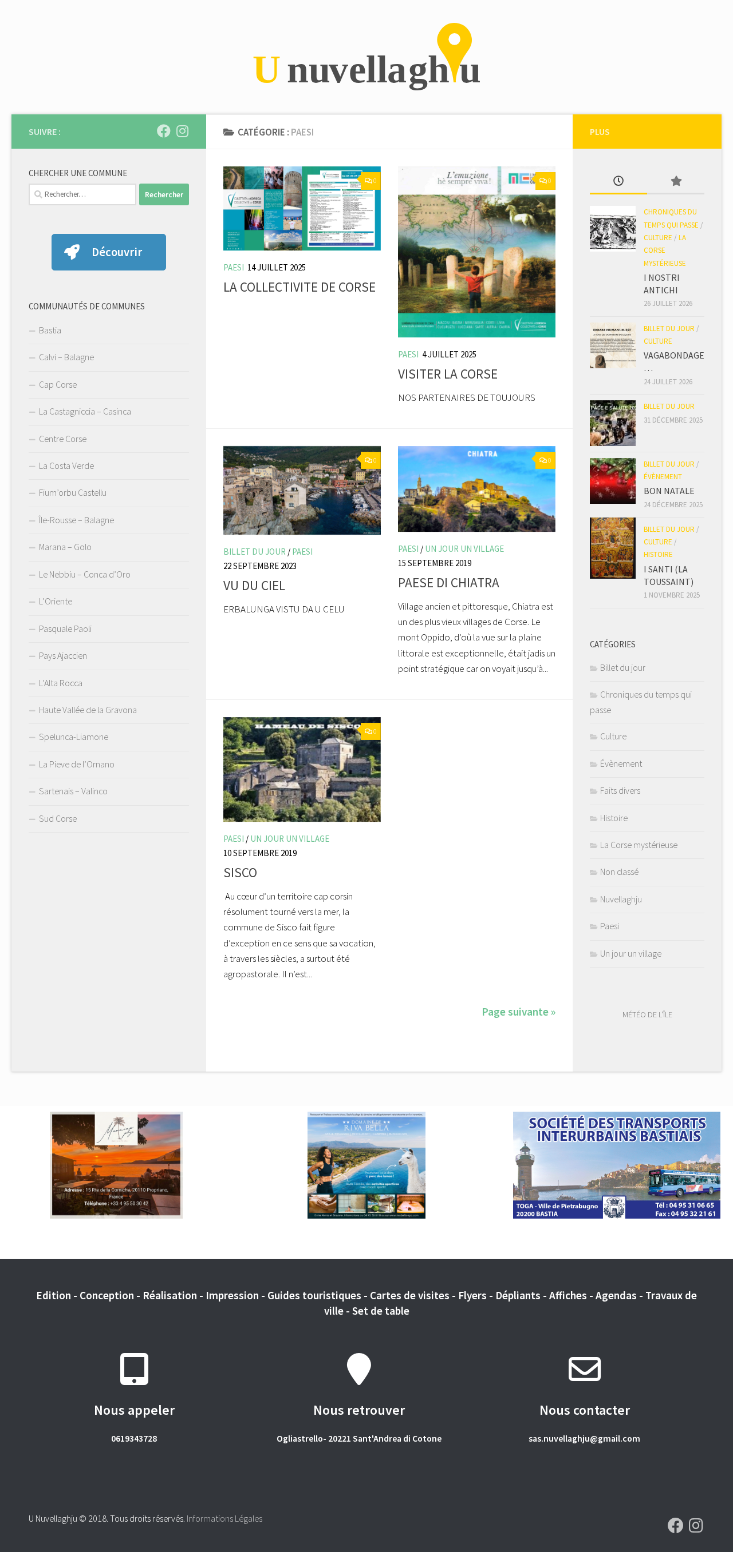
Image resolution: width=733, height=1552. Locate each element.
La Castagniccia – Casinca (85, 411)
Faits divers (620, 790)
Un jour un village (464, 548)
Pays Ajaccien (63, 655)
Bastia (50, 330)
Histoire (658, 554)
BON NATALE (669, 490)
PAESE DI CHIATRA (448, 582)
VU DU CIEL (254, 585)
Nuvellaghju (621, 899)
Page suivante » (518, 1011)
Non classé (619, 871)
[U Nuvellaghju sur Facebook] (164, 131)
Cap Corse (58, 384)
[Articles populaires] (675, 181)
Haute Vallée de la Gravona (88, 709)
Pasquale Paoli (65, 628)
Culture (658, 237)
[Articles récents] (618, 181)
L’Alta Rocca (60, 683)
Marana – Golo (65, 546)
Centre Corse (62, 438)
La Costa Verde (66, 465)
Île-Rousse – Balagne (76, 520)
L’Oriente (55, 601)
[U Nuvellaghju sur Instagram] (182, 131)
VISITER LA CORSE (448, 373)
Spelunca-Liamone (73, 736)
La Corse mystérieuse (665, 250)
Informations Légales (224, 1518)
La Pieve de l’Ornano (77, 764)
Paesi (233, 267)
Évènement (663, 476)
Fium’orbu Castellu (73, 492)
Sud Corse (58, 818)
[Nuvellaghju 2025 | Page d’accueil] (366, 57)
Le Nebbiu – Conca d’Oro (85, 574)
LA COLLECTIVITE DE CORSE (299, 286)
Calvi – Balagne (66, 357)
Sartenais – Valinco (73, 791)
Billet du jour (254, 551)
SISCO (240, 872)
